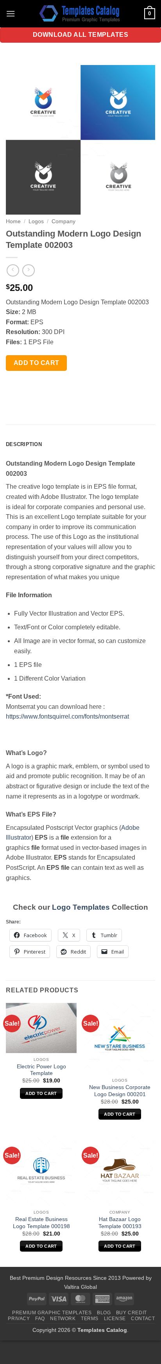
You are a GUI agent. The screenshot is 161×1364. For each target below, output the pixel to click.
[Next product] (13, 270)
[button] (10, 13)
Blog (104, 1312)
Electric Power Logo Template (41, 1070)
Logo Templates (81, 907)
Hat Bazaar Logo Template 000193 (119, 1222)
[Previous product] (28, 270)
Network (62, 1318)
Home (13, 221)
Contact (143, 1318)
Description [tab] (24, 444)
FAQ (40, 1318)
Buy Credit (131, 1312)
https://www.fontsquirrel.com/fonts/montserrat (67, 716)
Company (63, 221)
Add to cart (36, 363)
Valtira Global (80, 1287)
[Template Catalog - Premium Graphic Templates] (80, 14)
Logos (36, 221)
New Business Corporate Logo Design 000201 (119, 1090)
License (115, 1318)
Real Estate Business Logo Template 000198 (41, 1222)
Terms (89, 1318)
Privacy (19, 1318)
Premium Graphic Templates (51, 1312)
